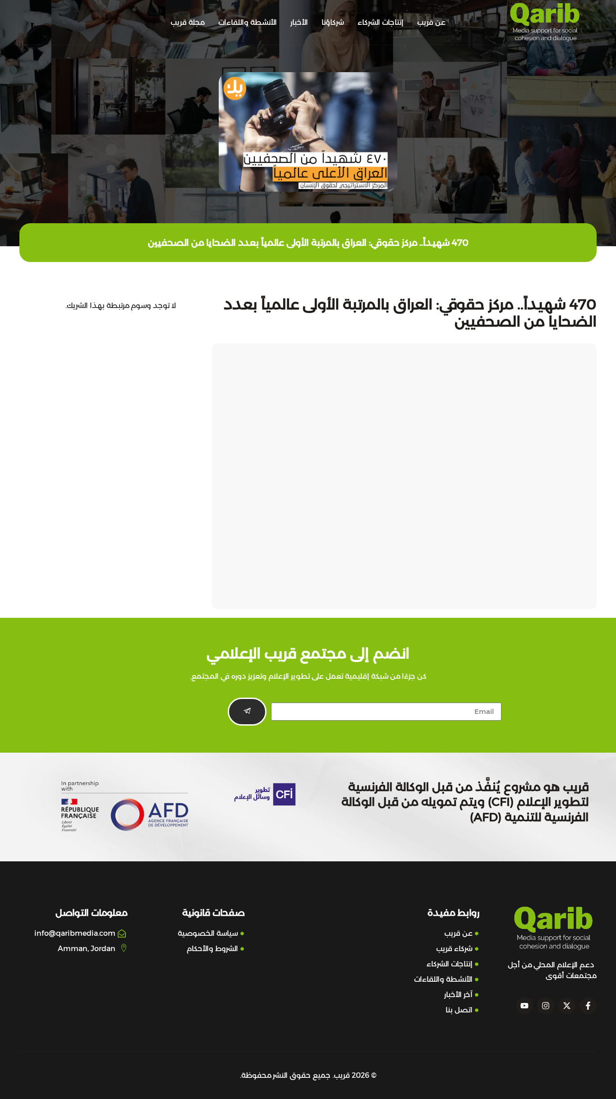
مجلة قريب (187, 22)
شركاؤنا (333, 22)
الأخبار (299, 22)
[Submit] (247, 712)
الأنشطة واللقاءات (247, 22)
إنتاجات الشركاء (381, 22)
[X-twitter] (566, 1005)
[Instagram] (545, 1005)
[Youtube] (524, 1005)
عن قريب (431, 22)
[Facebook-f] (588, 1005)
